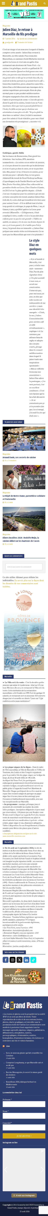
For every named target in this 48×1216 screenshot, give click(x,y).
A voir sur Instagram (25, 1195)
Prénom (7, 1099)
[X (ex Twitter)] (19, 960)
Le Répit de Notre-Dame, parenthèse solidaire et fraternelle (24, 497)
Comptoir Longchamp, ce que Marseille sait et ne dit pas (24, 1063)
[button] (24, 1189)
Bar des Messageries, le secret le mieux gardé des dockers (24, 1073)
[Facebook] (6, 960)
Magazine (6, 26)
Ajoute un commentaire (28, 39)
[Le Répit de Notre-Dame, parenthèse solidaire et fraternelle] (24, 477)
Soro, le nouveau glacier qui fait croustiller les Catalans (24, 1054)
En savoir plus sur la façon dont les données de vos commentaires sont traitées (23, 583)
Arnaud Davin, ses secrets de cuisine (19, 457)
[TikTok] (33, 960)
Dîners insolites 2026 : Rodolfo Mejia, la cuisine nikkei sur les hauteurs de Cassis (21, 539)
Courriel (7, 1122)
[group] (24, 1169)
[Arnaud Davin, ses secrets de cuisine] (24, 438)
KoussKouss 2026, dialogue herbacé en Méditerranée (21, 1083)
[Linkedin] (26, 960)
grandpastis (9, 42)
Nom (6, 1111)
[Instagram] (12, 960)
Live (8, 1046)
